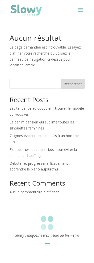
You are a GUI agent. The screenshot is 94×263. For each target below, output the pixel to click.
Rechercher (73, 83)
